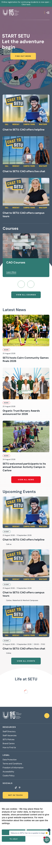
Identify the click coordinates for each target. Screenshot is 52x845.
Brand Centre (9, 743)
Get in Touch (15, 795)
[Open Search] (42, 12)
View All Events (26, 661)
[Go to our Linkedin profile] (9, 788)
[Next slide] (30, 77)
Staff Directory (9, 731)
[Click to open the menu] (47, 13)
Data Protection (10, 760)
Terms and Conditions (12, 764)
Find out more (23, 56)
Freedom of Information (13, 768)
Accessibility (8, 772)
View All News (26, 480)
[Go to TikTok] (16, 787)
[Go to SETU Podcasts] (20, 787)
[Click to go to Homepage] (11, 12)
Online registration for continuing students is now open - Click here (26, 3)
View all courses (26, 295)
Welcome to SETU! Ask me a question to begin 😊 (29, 833)
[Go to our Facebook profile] (3, 788)
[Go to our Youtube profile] (12, 788)
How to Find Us (9, 747)
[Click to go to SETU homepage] (12, 716)
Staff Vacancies (9, 735)
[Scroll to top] (46, 715)
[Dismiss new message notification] (49, 830)
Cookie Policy (9, 776)
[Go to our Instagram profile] (6, 788)
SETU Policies (8, 739)
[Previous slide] (22, 77)
